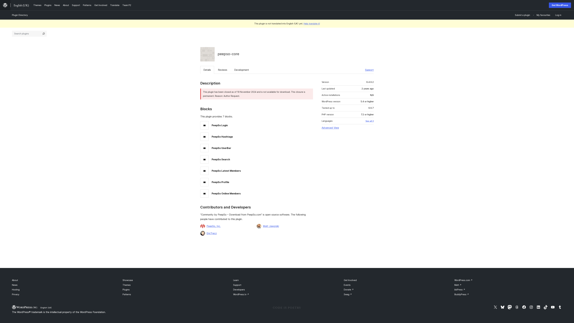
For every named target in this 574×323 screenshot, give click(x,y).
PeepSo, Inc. (214, 226)
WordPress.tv (241, 294)
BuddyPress (461, 294)
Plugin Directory (20, 15)
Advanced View (330, 127)
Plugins (126, 289)
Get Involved (350, 280)
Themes (127, 285)
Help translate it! (312, 23)
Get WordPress (560, 5)
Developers (239, 289)
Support (369, 69)
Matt (457, 285)
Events (347, 285)
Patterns (127, 294)
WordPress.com (463, 280)
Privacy (15, 294)
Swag (348, 294)
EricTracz (212, 233)
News (14, 285)
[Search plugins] (44, 34)
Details (207, 69)
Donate (349, 289)
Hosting (16, 289)
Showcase (128, 280)
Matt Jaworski (271, 226)
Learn (236, 280)
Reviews (222, 69)
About (15, 280)
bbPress (459, 289)
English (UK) (46, 307)
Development (241, 69)
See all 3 (369, 121)
